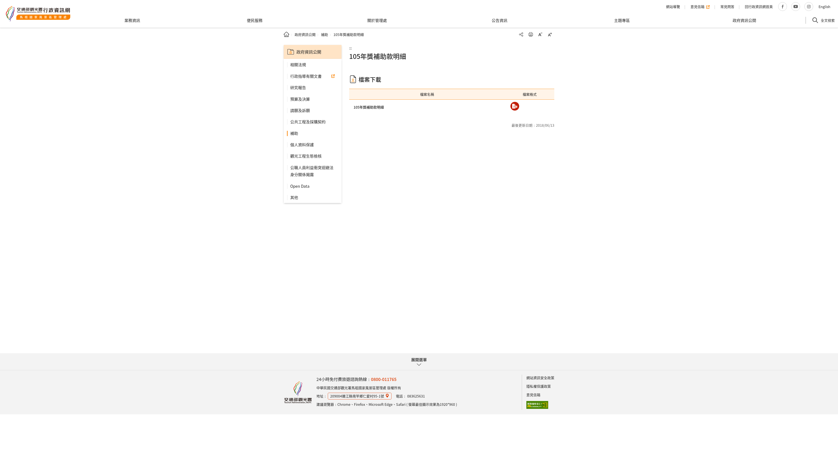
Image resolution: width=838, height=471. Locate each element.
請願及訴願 (300, 110)
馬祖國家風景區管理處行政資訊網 (38, 13)
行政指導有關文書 (306, 76)
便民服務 (255, 20)
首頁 (286, 34)
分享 (521, 34)
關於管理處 (377, 20)
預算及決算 (300, 99)
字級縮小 (540, 34)
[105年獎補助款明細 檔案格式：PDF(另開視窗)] (514, 106)
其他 (294, 197)
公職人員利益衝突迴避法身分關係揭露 (311, 171)
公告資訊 (499, 20)
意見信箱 (533, 394)
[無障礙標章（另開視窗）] (537, 405)
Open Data (299, 186)
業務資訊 (132, 20)
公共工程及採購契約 (308, 122)
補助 (324, 34)
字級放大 (550, 34)
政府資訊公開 (744, 20)
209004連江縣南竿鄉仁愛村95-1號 (357, 396)
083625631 (416, 396)
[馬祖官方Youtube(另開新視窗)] (795, 6)
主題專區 (622, 20)
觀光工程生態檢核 (306, 156)
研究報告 (298, 87)
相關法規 (298, 64)
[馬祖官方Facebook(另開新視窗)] (782, 6)
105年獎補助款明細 (369, 107)
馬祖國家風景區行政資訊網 (298, 392)
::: (350, 48)
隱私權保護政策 (538, 386)
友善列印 (530, 34)
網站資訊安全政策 (540, 377)
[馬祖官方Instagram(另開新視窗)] (808, 6)
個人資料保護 (302, 144)
